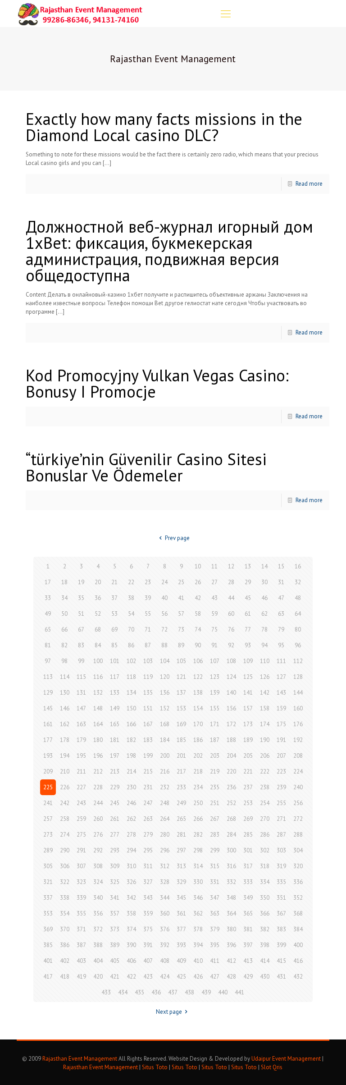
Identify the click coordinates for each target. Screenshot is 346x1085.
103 (148, 661)
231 (148, 787)
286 (264, 834)
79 (281, 629)
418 (64, 976)
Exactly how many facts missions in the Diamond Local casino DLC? (164, 127)
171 (214, 724)
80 (298, 629)
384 (298, 929)
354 (64, 913)
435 (139, 992)
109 (248, 661)
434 (122, 992)
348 (231, 898)
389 (114, 945)
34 (64, 598)
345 (181, 898)
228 (98, 787)
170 (198, 724)
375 (148, 929)
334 (264, 882)
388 (98, 945)
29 (248, 582)
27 (214, 582)
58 (198, 614)
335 (281, 882)
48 (298, 598)
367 (281, 913)
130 (64, 692)
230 (131, 787)
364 (231, 913)
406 (131, 961)
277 (114, 834)
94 (264, 645)
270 (264, 819)
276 (98, 834)
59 (214, 614)
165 (114, 724)
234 (198, 787)
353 (48, 913)
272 (298, 819)
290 (64, 850)
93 (248, 645)
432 (298, 976)
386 (64, 945)
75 (214, 629)
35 (81, 598)
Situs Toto (155, 1067)
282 (198, 834)
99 (81, 661)
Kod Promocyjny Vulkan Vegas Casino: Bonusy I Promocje (157, 383)
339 (81, 898)
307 (81, 866)
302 (264, 850)
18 (64, 582)
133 (114, 692)
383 (281, 929)
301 (248, 850)
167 (148, 724)
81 (48, 645)
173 (248, 724)
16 (298, 566)
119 (148, 677)
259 (81, 819)
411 (214, 961)
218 (198, 771)
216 (164, 771)
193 (48, 756)
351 (281, 898)
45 (248, 598)
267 (214, 819)
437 (173, 992)
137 (181, 692)
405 (114, 961)
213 (114, 771)
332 (231, 882)
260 (98, 819)
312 (164, 866)
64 (298, 614)
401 (48, 961)
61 (248, 614)
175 (281, 724)
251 (214, 803)
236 (231, 787)
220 (231, 771)
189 (248, 740)
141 (248, 692)
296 (164, 850)
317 (248, 866)
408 (164, 961)
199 (148, 756)
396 (231, 945)
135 (148, 692)
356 (98, 913)
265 (181, 819)
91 (214, 645)
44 (231, 598)
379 (214, 929)
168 (164, 724)
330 (198, 882)
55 (148, 614)
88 (164, 645)
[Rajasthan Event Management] (80, 13)
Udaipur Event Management (286, 1058)
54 (131, 614)
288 (298, 834)
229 (114, 787)
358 (131, 913)
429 (248, 976)
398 (264, 945)
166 (131, 724)
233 (181, 787)
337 (48, 898)
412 (231, 961)
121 (181, 677)
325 (114, 882)
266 (198, 819)
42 (198, 598)
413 (248, 961)
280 (164, 834)
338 (64, 898)
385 (48, 945)
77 (248, 629)
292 (98, 850)
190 (264, 740)
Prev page (177, 538)
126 (264, 677)
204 (231, 756)
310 (131, 866)
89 (181, 645)
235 (214, 787)
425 (181, 976)
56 (164, 614)
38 (131, 598)
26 (198, 582)
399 (281, 945)
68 (98, 629)
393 (181, 945)
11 (214, 566)
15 (281, 566)
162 (64, 724)
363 (214, 913)
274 (64, 834)
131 (81, 692)
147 (81, 708)
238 (264, 787)
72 (164, 629)
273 (48, 834)
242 (64, 803)
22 (131, 582)
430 (264, 976)
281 (181, 834)
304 (298, 850)
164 (98, 724)
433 (106, 992)
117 (114, 677)
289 (48, 850)
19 (81, 582)
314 (198, 866)
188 (231, 740)
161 (48, 724)
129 (48, 692)
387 (81, 945)
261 (114, 819)
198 (131, 756)
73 (181, 629)
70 (131, 629)
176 (298, 724)
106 (198, 661)
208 (298, 756)
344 (164, 898)
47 (281, 598)
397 (248, 945)
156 (231, 708)
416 (298, 961)
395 (214, 945)
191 (281, 740)
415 (281, 961)
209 (48, 771)
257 (48, 819)
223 (281, 771)
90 (198, 645)
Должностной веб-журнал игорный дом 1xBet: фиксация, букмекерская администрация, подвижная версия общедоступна (169, 251)
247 (148, 803)
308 (98, 866)
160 (298, 708)
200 (164, 756)
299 (214, 850)
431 (281, 976)
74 (198, 629)
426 (198, 976)
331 (214, 882)
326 (131, 882)
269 (248, 819)
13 (248, 566)
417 (48, 976)
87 (148, 645)
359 (148, 913)
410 (198, 961)
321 (48, 882)
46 (264, 598)
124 (231, 677)
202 (198, 756)
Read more (309, 184)
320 (298, 866)
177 (48, 740)
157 (248, 708)
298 (198, 850)
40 (164, 598)
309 (114, 866)
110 (264, 661)
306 (64, 866)
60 (231, 614)
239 (281, 787)
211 (81, 771)
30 (264, 582)
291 (81, 850)
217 (181, 771)
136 (164, 692)
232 (164, 787)
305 (48, 866)
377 (181, 929)
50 (64, 614)
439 (206, 992)
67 (81, 629)
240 (298, 787)
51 (81, 614)
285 (248, 834)
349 (248, 898)
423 (148, 976)
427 (214, 976)
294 (131, 850)
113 (48, 677)
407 (148, 961)
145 (48, 708)
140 (231, 692)
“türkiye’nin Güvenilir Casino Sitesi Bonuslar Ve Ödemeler (146, 467)
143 (281, 692)
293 (114, 850)
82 (64, 645)
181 (114, 740)
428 (231, 976)
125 (248, 677)
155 (214, 708)
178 (64, 740)
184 (164, 740)
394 (198, 945)
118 (131, 677)
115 (81, 677)
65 (48, 629)
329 (181, 882)
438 (189, 992)
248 (164, 803)
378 (198, 929)
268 (231, 819)
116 (98, 677)
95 (281, 645)
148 (98, 708)
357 (114, 913)
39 (148, 598)
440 (223, 992)
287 (281, 834)
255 (281, 803)
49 (48, 614)
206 (264, 756)
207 (281, 756)
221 (248, 771)
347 (214, 898)
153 (181, 708)
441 (239, 992)
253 (248, 803)
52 (98, 614)
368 (298, 913)
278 (131, 834)
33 (48, 598)
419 (81, 976)
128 (298, 677)
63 (281, 614)
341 (114, 898)
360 (164, 913)
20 (98, 582)
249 (181, 803)
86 (131, 645)
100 (98, 661)
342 (131, 898)
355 (81, 913)
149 (114, 708)
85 (114, 645)
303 (281, 850)
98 (64, 661)
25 (181, 582)
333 (248, 882)
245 (114, 803)
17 (48, 582)
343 (148, 898)
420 (98, 976)
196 (98, 756)
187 (214, 740)
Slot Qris (271, 1067)
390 (131, 945)
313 (181, 866)
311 (148, 866)
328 (164, 882)
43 (214, 598)
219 (214, 771)
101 (114, 661)
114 (64, 677)
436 (156, 992)
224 (298, 771)
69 (114, 629)
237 (248, 787)
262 (131, 819)
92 (231, 645)
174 (264, 724)
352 (298, 898)
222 (264, 771)
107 (214, 661)
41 (181, 598)
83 (81, 645)
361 (181, 913)
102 (131, 661)
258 (64, 819)
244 (98, 803)
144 (298, 692)
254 (264, 803)
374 (131, 929)
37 (114, 598)
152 (164, 708)
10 (198, 566)
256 (298, 803)
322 (64, 882)
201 (181, 756)
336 (298, 882)
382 (264, 929)
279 (148, 834)
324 (98, 882)
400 (298, 945)
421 (114, 976)
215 (148, 771)
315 (214, 866)
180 (98, 740)
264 (164, 819)
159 (281, 708)
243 (81, 803)
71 (148, 629)
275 (81, 834)
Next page (169, 1012)
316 (231, 866)
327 (148, 882)
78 (264, 629)
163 (81, 724)
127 (281, 677)
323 (81, 882)
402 (64, 961)
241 (48, 803)
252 (231, 803)
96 (298, 645)
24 (164, 582)
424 (164, 976)
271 (281, 819)
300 (231, 850)
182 (131, 740)
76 (231, 629)
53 (114, 614)
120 (164, 677)
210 (64, 771)
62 (264, 614)
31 (281, 582)
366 (264, 913)
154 (198, 708)
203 (214, 756)
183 (148, 740)
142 (264, 692)
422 (131, 976)
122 (198, 677)
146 (64, 708)
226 (64, 787)
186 (198, 740)
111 (281, 661)
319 (281, 866)
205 (248, 756)
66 (64, 629)
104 (164, 661)
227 (81, 787)
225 (48, 787)
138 (198, 692)
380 (231, 929)
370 (64, 929)
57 (181, 614)
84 (98, 645)
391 (148, 945)
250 (198, 803)
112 (298, 661)
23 (148, 582)
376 (164, 929)
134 (131, 692)
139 (214, 692)
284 (231, 834)
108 (231, 661)
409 (181, 961)
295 (148, 850)
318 (264, 866)
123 (214, 677)
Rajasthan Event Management (79, 1058)
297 (181, 850)
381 (248, 929)
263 (148, 819)
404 (98, 961)
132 (98, 692)
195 (81, 756)
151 (148, 708)
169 (181, 724)
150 (131, 708)
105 (181, 661)
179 (81, 740)
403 (81, 961)
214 (131, 771)
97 (48, 661)
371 (81, 929)
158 (264, 708)
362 (198, 913)
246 (131, 803)
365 (248, 913)
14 (264, 566)
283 (214, 834)
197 (114, 756)
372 (98, 929)
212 (98, 771)
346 (198, 898)
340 (98, 898)
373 (114, 929)
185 (181, 740)
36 (98, 598)
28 (231, 582)
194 (64, 756)
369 (48, 929)
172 (231, 724)
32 (298, 582)
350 (264, 898)
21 (114, 582)
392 (164, 945)
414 (264, 961)
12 (231, 566)
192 (298, 740)
